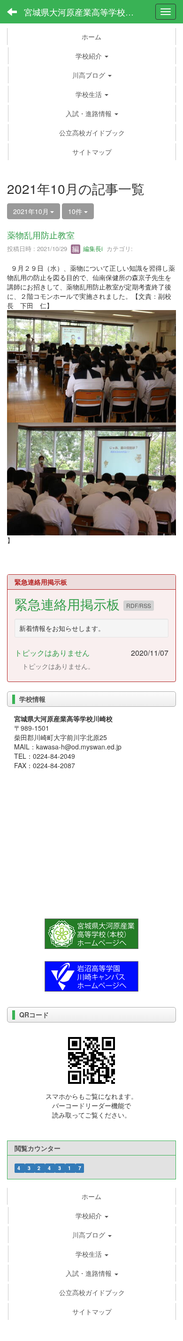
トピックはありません (52, 652)
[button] (92, 55)
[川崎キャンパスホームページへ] (91, 975)
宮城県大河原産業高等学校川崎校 (84, 12)
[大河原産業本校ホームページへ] (91, 932)
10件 (76, 211)
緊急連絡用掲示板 (69, 603)
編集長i (92, 248)
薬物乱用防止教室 (41, 235)
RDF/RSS (138, 605)
